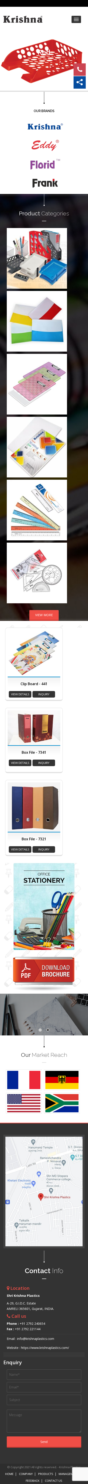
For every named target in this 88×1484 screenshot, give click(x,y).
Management (68, 1474)
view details (20, 694)
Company (26, 1474)
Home (9, 1474)
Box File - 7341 (34, 752)
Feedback (32, 1481)
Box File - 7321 (34, 838)
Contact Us (53, 1481)
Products (45, 1474)
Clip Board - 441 (34, 683)
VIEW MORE (44, 615)
